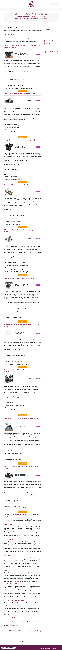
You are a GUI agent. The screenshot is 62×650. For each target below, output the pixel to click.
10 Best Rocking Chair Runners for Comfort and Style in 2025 (9, 639)
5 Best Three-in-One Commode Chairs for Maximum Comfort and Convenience (35, 639)
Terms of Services (45, 648)
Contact (36, 648)
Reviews (24, 18)
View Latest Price (23, 90)
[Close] (14, 647)
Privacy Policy (40, 648)
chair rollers (41, 18)
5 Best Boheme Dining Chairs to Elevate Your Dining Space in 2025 (22, 639)
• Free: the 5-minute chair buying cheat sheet (8, 647)
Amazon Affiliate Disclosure (52, 648)
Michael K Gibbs (18, 18)
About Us (33, 648)
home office (45, 18)
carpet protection (36, 18)
